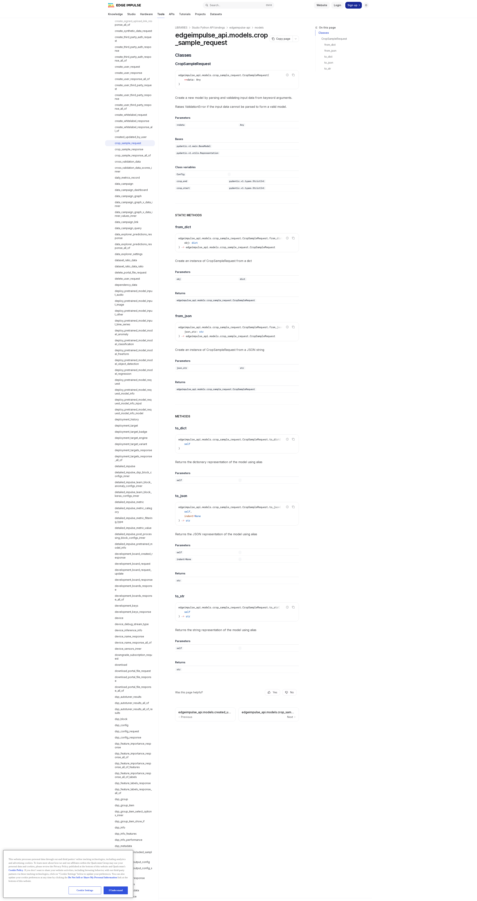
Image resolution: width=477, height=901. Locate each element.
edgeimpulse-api (239, 27)
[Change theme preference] (366, 5)
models (259, 27)
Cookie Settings (85, 890)
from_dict (330, 44)
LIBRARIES (181, 27)
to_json (328, 62)
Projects (200, 14)
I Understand (116, 890)
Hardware (146, 14)
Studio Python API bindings (208, 27)
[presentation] (132, 459)
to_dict (328, 56)
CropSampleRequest (334, 38)
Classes (323, 32)
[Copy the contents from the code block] (293, 75)
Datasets (216, 14)
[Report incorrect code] (287, 75)
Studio (131, 14)
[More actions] (296, 39)
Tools (161, 14)
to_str (327, 68)
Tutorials (185, 14)
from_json (330, 50)
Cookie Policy (16, 870)
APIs (172, 14)
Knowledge (115, 14)
